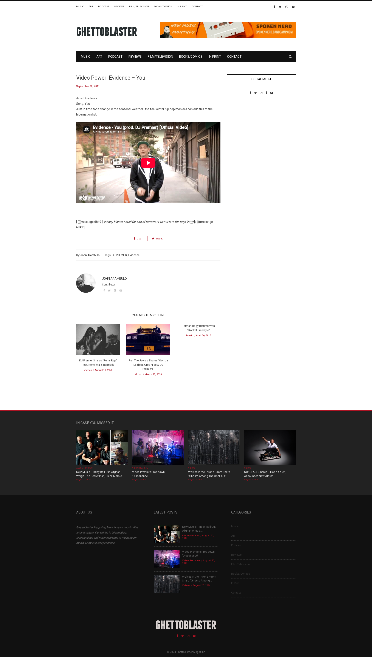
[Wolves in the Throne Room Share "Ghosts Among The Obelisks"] (214, 447)
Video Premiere (140, 468)
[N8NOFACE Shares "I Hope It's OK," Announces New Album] (270, 447)
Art (91, 6)
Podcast (103, 6)
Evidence (134, 255)
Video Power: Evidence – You (110, 78)
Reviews (119, 6)
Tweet (159, 238)
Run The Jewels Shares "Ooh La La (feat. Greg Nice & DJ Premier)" (148, 364)
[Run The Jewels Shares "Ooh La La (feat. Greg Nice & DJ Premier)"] (148, 340)
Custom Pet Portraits (239, 124)
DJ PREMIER (119, 255)
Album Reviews (84, 468)
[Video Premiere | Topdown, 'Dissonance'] (158, 447)
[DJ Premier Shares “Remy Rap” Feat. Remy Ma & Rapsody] (98, 340)
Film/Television (139, 6)
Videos (88, 370)
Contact (197, 6)
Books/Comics (163, 6)
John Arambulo (90, 255)
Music (80, 6)
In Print (182, 6)
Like (138, 238)
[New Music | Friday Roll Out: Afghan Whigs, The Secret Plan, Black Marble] (102, 447)
